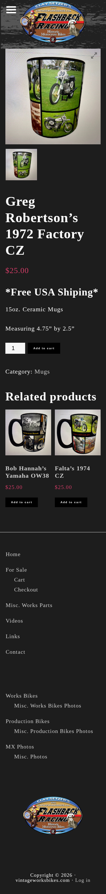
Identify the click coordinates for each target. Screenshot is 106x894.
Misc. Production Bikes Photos (53, 731)
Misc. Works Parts (29, 605)
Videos (14, 621)
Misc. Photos (30, 756)
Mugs (42, 371)
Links (13, 636)
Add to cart (44, 348)
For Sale (16, 570)
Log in (82, 880)
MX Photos (20, 746)
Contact (15, 652)
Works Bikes (22, 696)
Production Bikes (28, 721)
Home (13, 554)
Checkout (26, 589)
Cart (19, 579)
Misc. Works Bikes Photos (47, 705)
